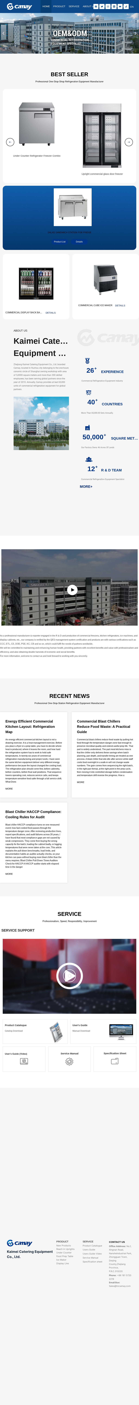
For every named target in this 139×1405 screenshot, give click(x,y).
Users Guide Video (92, 1253)
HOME (46, 6)
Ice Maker (61, 1259)
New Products (63, 1245)
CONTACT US (117, 6)
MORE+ (86, 487)
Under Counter (64, 1252)
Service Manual (90, 1257)
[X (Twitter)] (102, 6)
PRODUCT (59, 6)
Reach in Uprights (65, 1249)
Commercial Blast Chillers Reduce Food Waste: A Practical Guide (103, 726)
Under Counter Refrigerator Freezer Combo (36, 155)
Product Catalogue (92, 1245)
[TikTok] (126, 6)
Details (51, 312)
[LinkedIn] (114, 6)
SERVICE (74, 6)
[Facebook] (96, 6)
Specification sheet (92, 1261)
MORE (9, 788)
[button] (3, 33)
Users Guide (89, 1249)
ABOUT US (89, 6)
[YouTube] (120, 6)
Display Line (62, 1263)
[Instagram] (108, 6)
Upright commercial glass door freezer (102, 174)
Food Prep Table (64, 1256)
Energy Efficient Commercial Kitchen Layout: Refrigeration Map (30, 726)
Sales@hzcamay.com (120, 1286)
